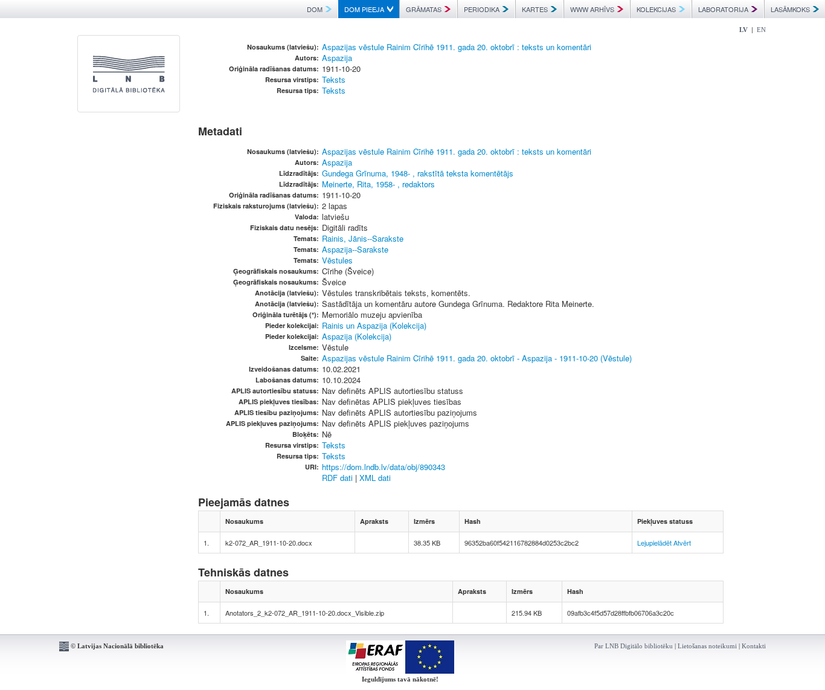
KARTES (535, 9)
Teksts (333, 79)
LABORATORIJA (723, 9)
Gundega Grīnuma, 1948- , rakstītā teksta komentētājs (417, 173)
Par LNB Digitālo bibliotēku (633, 646)
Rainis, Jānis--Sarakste (362, 238)
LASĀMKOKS (790, 9)
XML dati (375, 477)
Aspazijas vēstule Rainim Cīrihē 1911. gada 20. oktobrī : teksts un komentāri (456, 47)
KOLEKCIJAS (656, 9)
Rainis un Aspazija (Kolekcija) (374, 325)
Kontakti (754, 646)
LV (743, 29)
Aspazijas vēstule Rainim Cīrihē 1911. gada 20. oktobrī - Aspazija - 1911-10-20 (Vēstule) (477, 358)
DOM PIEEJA (364, 9)
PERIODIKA (481, 9)
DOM (315, 9)
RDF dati (337, 477)
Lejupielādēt (654, 542)
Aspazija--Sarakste (355, 249)
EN (761, 29)
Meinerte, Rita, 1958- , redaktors (378, 184)
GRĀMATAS (423, 9)
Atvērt (682, 542)
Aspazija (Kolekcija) (356, 336)
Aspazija (337, 57)
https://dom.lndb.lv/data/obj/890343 (383, 466)
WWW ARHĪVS (592, 9)
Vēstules (337, 260)
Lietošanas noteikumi (707, 646)
